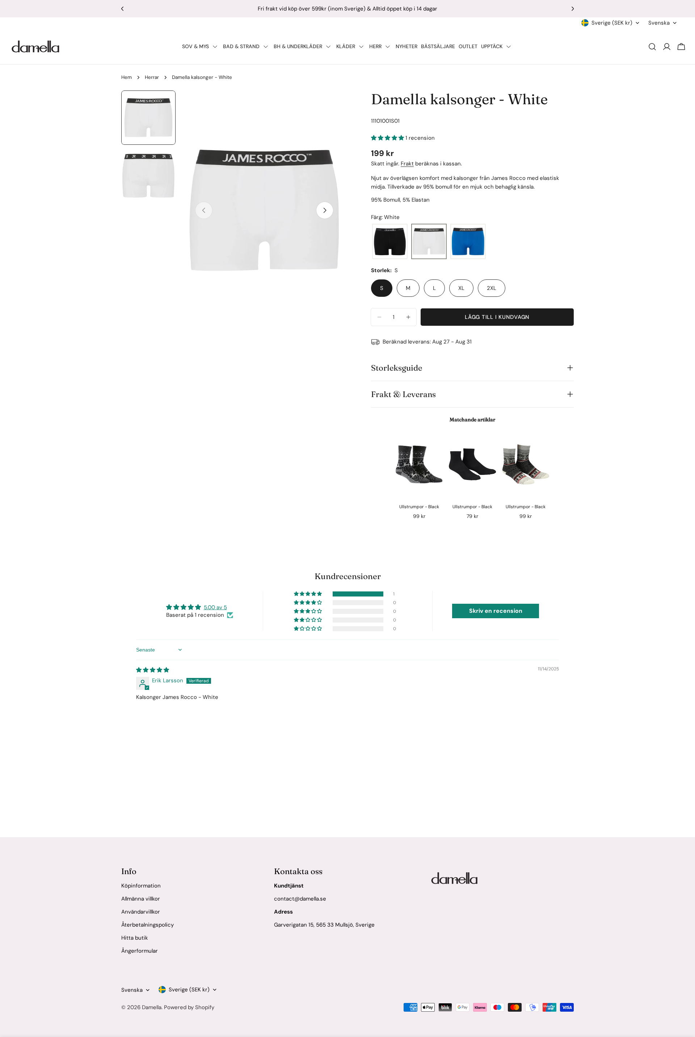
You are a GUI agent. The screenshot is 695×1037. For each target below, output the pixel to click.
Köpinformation (141, 885)
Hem (126, 77)
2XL (491, 288)
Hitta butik (134, 937)
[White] (429, 241)
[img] (152, 670)
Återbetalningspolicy (147, 924)
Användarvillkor (140, 911)
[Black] (390, 241)
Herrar (152, 77)
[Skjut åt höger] (324, 210)
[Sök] (652, 46)
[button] (388, 138)
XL (461, 288)
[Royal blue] (468, 241)
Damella (151, 1007)
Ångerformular (139, 950)
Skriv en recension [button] (495, 611)
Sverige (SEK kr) (611, 22)
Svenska (659, 22)
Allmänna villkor (140, 898)
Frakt (407, 163)
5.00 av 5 (215, 607)
